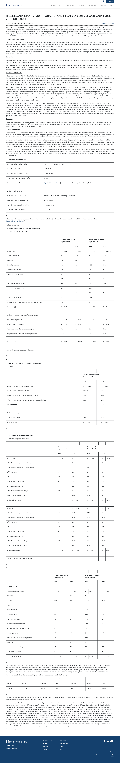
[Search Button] (104, 1)
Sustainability (92, 6)
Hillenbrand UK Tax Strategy (107, 754)
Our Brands (70, 6)
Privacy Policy (85, 754)
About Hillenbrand (56, 6)
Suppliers (103, 6)
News (111, 6)
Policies (62, 749)
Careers (81, 6)
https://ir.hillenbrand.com (52, 183)
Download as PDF (109, 24)
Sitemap (112, 756)
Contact (110, 1)
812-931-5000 (10, 746)
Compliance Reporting (94, 754)
